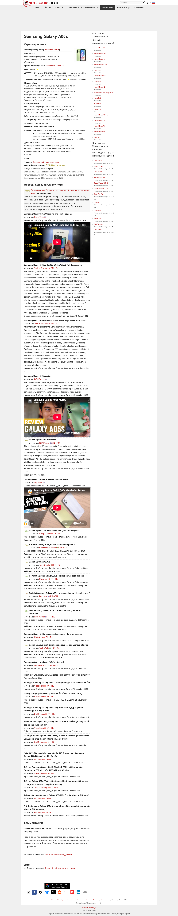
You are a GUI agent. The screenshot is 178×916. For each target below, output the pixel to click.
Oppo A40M (98, 229)
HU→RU (55, 648)
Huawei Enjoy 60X (100, 120)
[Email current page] (85, 892)
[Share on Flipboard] (72, 892)
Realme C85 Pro (99, 177)
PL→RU (49, 637)
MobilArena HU (40, 665)
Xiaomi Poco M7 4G (101, 188)
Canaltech (43, 578)
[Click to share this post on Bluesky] (47, 892)
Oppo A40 (97, 210)
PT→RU (63, 547)
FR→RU (54, 596)
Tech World (44, 648)
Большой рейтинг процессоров (60, 868)
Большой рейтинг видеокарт (58, 854)
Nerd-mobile (39, 616)
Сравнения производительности (82, 7)
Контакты (138, 7)
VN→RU (50, 685)
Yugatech (38, 482)
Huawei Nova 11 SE (101, 115)
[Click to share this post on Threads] (40, 892)
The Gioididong (40, 787)
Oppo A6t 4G (98, 166)
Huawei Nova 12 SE (101, 76)
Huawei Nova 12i (99, 87)
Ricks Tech (39, 217)
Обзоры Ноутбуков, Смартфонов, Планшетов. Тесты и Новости (75, 900)
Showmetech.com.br (48, 547)
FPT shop (38, 759)
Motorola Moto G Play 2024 (103, 92)
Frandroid (43, 596)
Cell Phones (39, 714)
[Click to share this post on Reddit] (59, 892)
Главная (35, 7)
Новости (59, 7)
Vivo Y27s (97, 104)
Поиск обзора (123, 7)
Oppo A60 (97, 81)
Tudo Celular (44, 564)
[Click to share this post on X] (53, 892)
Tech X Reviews (41, 268)
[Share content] (28, 892)
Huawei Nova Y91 (100, 126)
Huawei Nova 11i (99, 131)
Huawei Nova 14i (99, 48)
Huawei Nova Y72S (100, 64)
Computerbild (45, 533)
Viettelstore (39, 685)
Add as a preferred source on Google (59, 885)
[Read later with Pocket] (66, 892)
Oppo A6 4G (98, 160)
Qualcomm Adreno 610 (55, 65)
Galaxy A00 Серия (51, 49)
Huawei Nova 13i (99, 59)
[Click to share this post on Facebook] (34, 892)
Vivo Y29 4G (98, 224)
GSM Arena (39, 379)
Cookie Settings (89, 907)
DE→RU (57, 533)
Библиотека (107, 7)
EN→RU (54, 268)
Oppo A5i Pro (98, 194)
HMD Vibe (97, 70)
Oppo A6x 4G (98, 172)
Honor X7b (97, 109)
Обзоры (47, 7)
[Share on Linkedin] (78, 892)
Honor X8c (97, 218)
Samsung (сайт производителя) (46, 162)
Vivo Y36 (97, 137)
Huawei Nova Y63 (100, 53)
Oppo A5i (97, 202)
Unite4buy (38, 637)
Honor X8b (97, 98)
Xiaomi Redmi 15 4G (101, 183)
